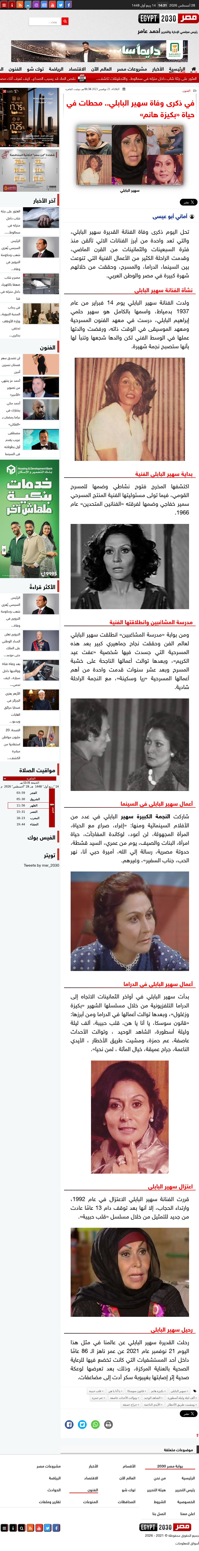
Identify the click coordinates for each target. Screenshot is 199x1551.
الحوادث (54, 1489)
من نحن (160, 1477)
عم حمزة (97, 1398)
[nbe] (99, 51)
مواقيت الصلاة (37, 769)
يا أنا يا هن (114, 1391)
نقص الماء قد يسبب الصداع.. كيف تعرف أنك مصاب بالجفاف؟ (61, 78)
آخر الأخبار (44, 199)
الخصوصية (186, 1501)
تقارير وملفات (50, 1501)
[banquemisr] (29, 170)
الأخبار (158, 68)
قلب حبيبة (95, 1391)
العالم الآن (101, 68)
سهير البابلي (178, 1391)
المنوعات (90, 1501)
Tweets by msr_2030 (41, 864)
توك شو (35, 68)
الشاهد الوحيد (152, 1398)
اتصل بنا (159, 1513)
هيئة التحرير (156, 1489)
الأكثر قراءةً (42, 586)
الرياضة (56, 68)
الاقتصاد (77, 68)
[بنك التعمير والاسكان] (29, 518)
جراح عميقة (130, 1404)
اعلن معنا (188, 1513)
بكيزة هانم (157, 1391)
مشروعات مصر (132, 68)
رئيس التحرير (185, 1489)
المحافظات (126, 1501)
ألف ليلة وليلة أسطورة (181, 1398)
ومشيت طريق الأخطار (181, 1404)
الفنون (15, 68)
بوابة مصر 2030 (170, 1465)
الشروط (160, 1501)
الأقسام (129, 1465)
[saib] (29, 117)
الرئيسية (177, 68)
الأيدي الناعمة (152, 1404)
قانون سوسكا (135, 1391)
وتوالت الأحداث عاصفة (123, 1398)
